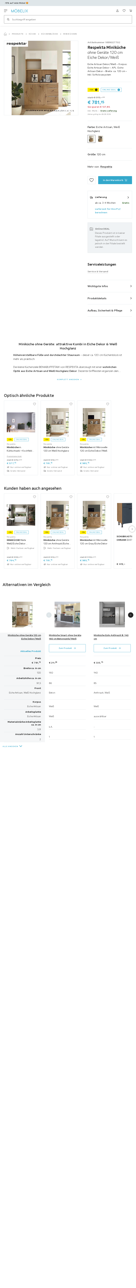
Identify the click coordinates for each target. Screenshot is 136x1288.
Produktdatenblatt (14, 456)
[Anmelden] (117, 10)
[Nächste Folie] (132, 529)
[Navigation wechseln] (5, 10)
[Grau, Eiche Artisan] (100, 139)
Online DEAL (109, 90)
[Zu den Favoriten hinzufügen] (92, 180)
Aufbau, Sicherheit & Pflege (105, 310)
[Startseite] (5, 34)
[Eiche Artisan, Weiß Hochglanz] (91, 139)
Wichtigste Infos (98, 286)
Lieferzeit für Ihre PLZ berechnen (108, 210)
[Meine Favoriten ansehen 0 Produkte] (124, 10)
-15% (91, 90)
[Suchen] (8, 19)
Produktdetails (97, 298)
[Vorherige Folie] (49, 615)
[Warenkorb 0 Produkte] (130, 10)
